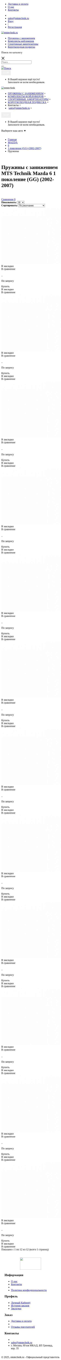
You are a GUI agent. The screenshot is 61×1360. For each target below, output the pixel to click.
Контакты (16, 1284)
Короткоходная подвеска (21, 47)
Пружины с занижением (21, 38)
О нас (14, 1281)
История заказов (20, 1305)
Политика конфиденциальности (29, 1290)
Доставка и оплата (21, 1321)
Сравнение (8, 199)
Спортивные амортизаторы (23, 44)
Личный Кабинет (20, 1302)
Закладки (16, 1308)
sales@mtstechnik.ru (21, 1342)
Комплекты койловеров (21, 41)
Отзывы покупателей (23, 1327)
